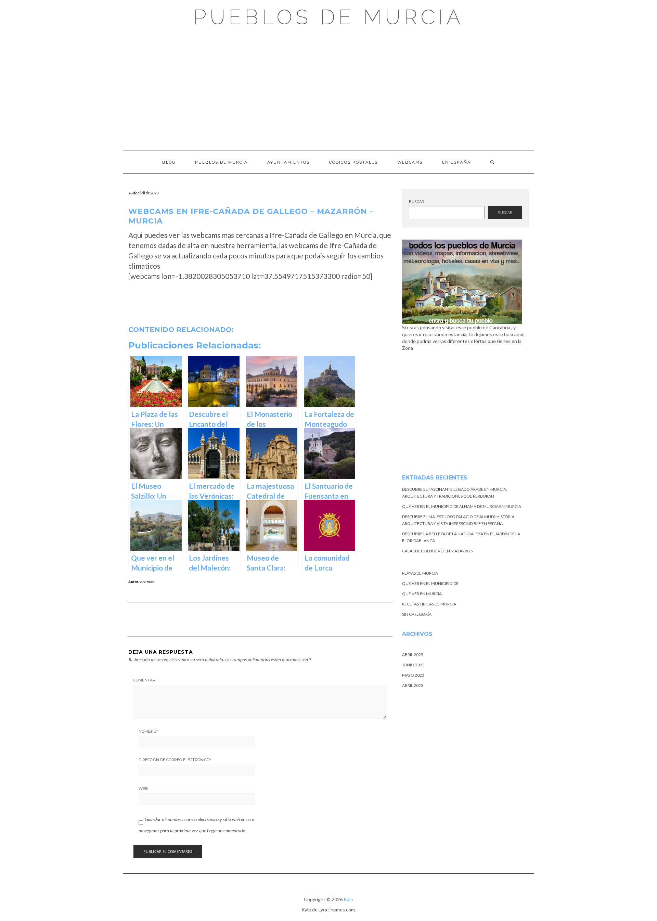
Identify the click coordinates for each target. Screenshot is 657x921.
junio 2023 (413, 664)
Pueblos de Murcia (328, 17)
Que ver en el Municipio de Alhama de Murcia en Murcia (461, 506)
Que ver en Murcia (422, 593)
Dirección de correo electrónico (175, 759)
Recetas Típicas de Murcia (429, 603)
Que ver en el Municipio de (430, 583)
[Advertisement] (328, 89)
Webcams (410, 162)
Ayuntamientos (288, 162)
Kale (348, 899)
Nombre (148, 731)
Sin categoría (416, 614)
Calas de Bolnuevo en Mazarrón (438, 550)
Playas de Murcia (420, 573)
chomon (147, 581)
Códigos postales (353, 162)
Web (143, 788)
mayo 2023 (413, 675)
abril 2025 (412, 654)
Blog (169, 162)
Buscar (416, 201)
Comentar (144, 680)
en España (456, 162)
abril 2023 (412, 685)
